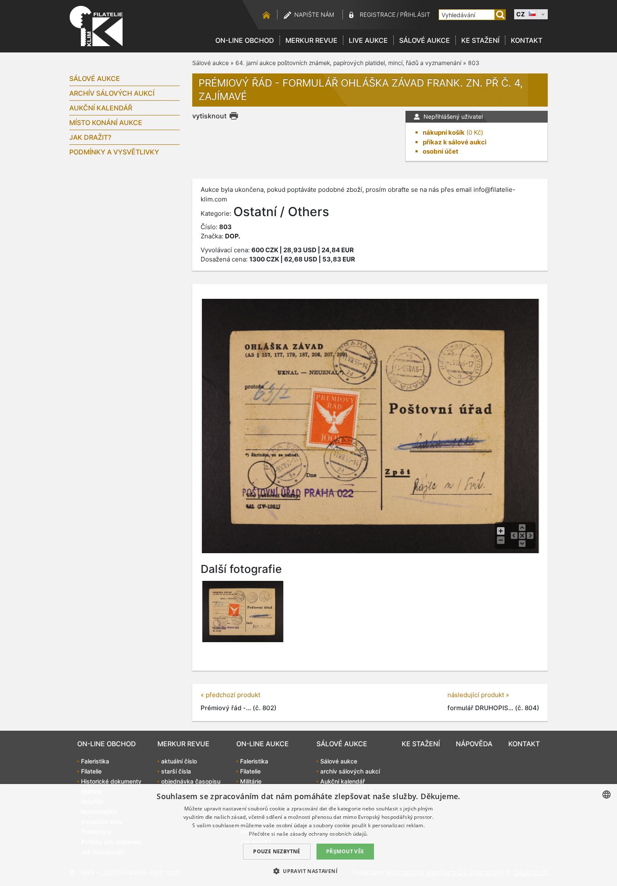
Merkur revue (311, 40)
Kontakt (526, 40)
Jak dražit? (90, 137)
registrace (377, 14)
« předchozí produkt (230, 695)
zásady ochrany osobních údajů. (329, 833)
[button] (308, 871)
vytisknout (209, 116)
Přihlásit (415, 14)
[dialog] (308, 835)
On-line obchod (244, 40)
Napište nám (314, 14)
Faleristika (95, 761)
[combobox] (606, 794)
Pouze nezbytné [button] (277, 851)
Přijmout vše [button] (345, 851)
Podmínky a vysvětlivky (114, 152)
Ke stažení (480, 40)
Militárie (250, 781)
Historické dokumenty (111, 781)
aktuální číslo (179, 761)
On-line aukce (262, 744)
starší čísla (176, 771)
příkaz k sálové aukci (454, 142)
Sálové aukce (424, 40)
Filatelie (91, 771)
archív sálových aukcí (111, 93)
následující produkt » (478, 695)
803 (473, 62)
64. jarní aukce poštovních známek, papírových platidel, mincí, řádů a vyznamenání (348, 62)
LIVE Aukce (368, 40)
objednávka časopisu (190, 781)
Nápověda (474, 744)
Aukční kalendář (100, 108)
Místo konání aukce (105, 122)
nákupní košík (444, 132)
